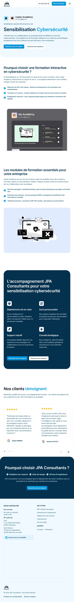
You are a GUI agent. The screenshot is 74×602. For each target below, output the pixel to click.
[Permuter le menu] (70, 4)
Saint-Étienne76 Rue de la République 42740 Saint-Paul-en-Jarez (13, 530)
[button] (61, 452)
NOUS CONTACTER (11, 506)
